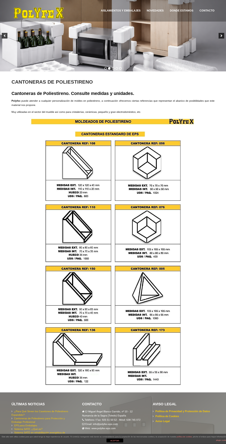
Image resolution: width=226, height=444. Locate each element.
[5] (120, 68)
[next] (221, 36)
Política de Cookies (167, 416)
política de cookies (184, 437)
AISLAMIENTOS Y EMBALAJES (121, 10)
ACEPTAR (114, 441)
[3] (113, 68)
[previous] (4, 36)
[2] (109, 68)
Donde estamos (181, 10)
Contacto (207, 10)
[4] (116, 68)
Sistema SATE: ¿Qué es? (28, 429)
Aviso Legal (162, 421)
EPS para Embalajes (25, 425)
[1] (105, 68)
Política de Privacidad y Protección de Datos (182, 411)
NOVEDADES (155, 10)
